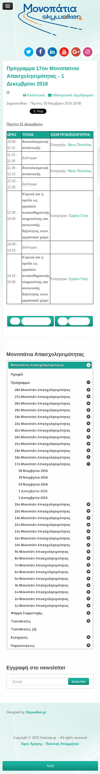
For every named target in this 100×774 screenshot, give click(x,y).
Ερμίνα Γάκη (78, 216)
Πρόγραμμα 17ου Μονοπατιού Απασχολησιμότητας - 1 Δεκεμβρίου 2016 (43, 76)
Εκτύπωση (35, 95)
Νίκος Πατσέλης (79, 145)
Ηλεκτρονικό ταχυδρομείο (72, 95)
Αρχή (50, 766)
